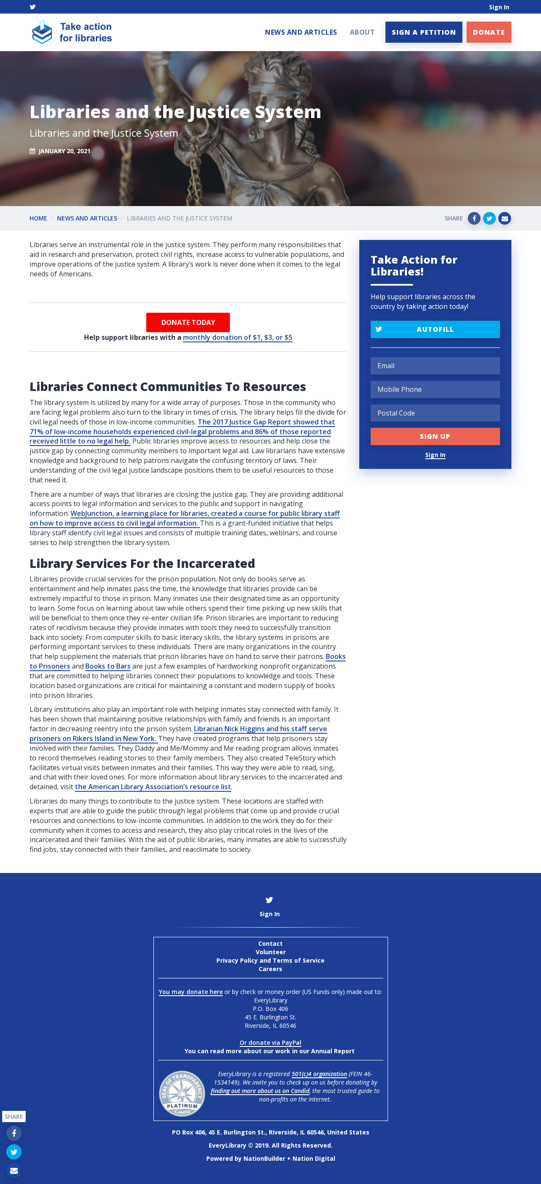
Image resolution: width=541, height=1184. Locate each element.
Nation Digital (313, 1158)
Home (38, 218)
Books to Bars (108, 666)
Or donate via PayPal (270, 1042)
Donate (489, 32)
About (362, 32)
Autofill (435, 329)
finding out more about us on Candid (260, 1091)
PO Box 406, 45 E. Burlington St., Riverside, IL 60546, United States (270, 1132)
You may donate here (191, 992)
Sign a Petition (424, 32)
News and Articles (301, 32)
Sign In (499, 7)
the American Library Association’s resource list (153, 786)
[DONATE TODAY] (188, 322)
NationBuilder (264, 1158)
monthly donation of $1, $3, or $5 (237, 337)
